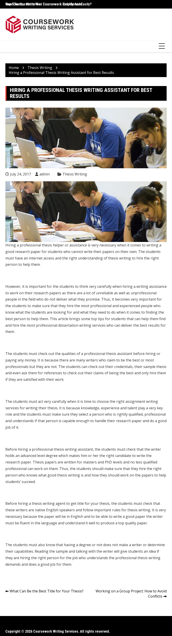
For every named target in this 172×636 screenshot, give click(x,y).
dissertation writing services (81, 325)
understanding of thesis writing (104, 258)
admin (44, 174)
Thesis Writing (74, 174)
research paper (129, 420)
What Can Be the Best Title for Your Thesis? (47, 591)
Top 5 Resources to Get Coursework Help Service (43, 4)
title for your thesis (93, 503)
